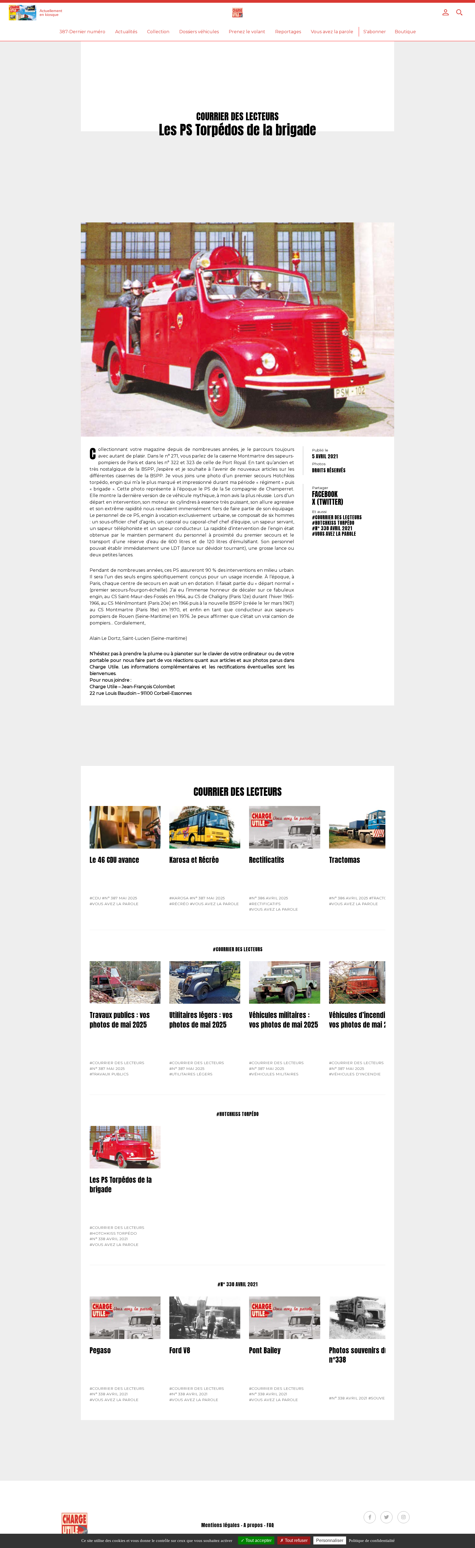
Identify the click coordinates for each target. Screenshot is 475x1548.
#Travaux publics (109, 1074)
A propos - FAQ (259, 1525)
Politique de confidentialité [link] (372, 1540)
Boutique (405, 31)
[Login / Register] (445, 12)
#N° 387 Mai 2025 (119, 898)
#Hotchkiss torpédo (333, 522)
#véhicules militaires (274, 1074)
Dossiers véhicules (199, 31)
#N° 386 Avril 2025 (268, 898)
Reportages (288, 31)
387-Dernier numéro (82, 31)
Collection (158, 31)
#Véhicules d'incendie (355, 1074)
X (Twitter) (327, 502)
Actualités (126, 31)
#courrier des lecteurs (337, 517)
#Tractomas (382, 898)
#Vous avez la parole (334, 533)
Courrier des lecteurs (238, 791)
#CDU (95, 898)
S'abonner (374, 31)
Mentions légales (220, 1525)
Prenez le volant (247, 31)
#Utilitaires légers (190, 1074)
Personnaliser (329, 1540)
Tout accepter (258, 1540)
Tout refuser (296, 1540)
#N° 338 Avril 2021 (332, 528)
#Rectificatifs (265, 904)
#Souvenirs (381, 1398)
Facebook (325, 494)
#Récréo (179, 904)
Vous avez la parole (332, 31)
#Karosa (179, 898)
